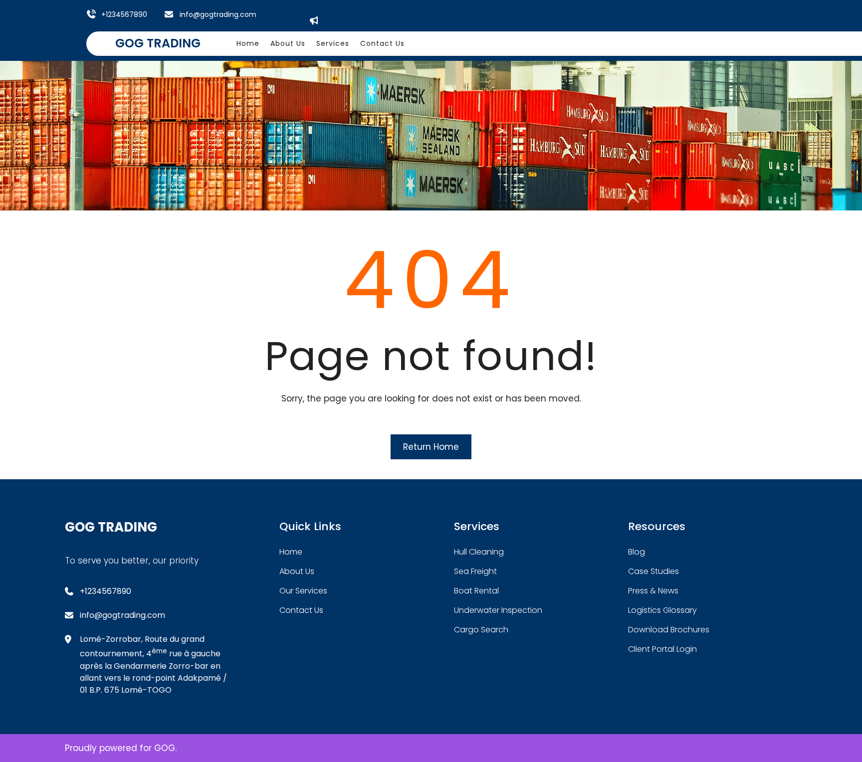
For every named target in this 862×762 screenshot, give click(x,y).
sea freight (475, 571)
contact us (301, 610)
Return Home (431, 447)
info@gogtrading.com (218, 14)
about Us (296, 571)
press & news (653, 590)
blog (636, 552)
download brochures (668, 629)
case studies (653, 571)
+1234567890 (124, 14)
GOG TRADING (158, 43)
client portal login (662, 649)
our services (303, 590)
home (290, 552)
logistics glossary (662, 610)
